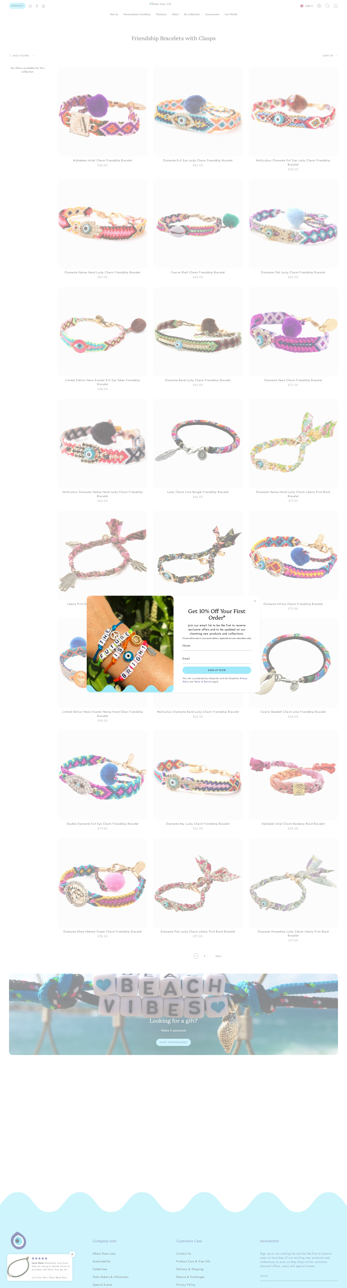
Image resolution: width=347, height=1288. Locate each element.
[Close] (255, 601)
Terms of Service (202, 681)
